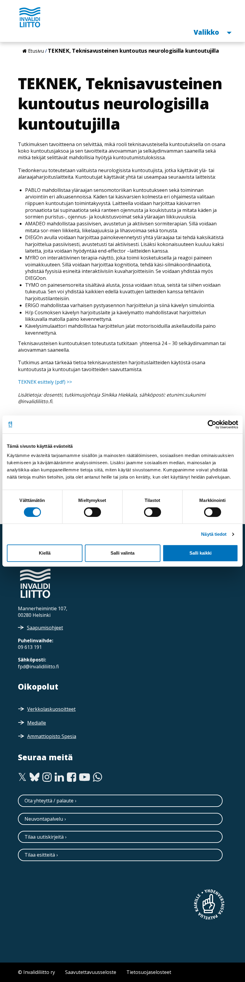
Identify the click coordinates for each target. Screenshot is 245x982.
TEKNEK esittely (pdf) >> (45, 382)
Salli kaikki (200, 552)
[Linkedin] (59, 777)
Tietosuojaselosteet (148, 972)
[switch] (92, 512)
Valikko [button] (207, 32)
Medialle (36, 723)
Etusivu (36, 51)
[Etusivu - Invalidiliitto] (30, 17)
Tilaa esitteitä (39, 855)
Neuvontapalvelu (43, 819)
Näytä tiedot (213, 534)
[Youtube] (84, 777)
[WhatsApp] (97, 777)
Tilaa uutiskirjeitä (44, 837)
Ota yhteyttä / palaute (49, 800)
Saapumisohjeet (45, 627)
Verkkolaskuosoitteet (51, 709)
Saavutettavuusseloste (90, 972)
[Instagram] (47, 777)
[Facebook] (71, 777)
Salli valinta (122, 552)
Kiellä (44, 552)
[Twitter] (22, 777)
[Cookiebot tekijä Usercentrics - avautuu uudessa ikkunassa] (212, 424)
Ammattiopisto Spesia (51, 736)
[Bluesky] (34, 777)
